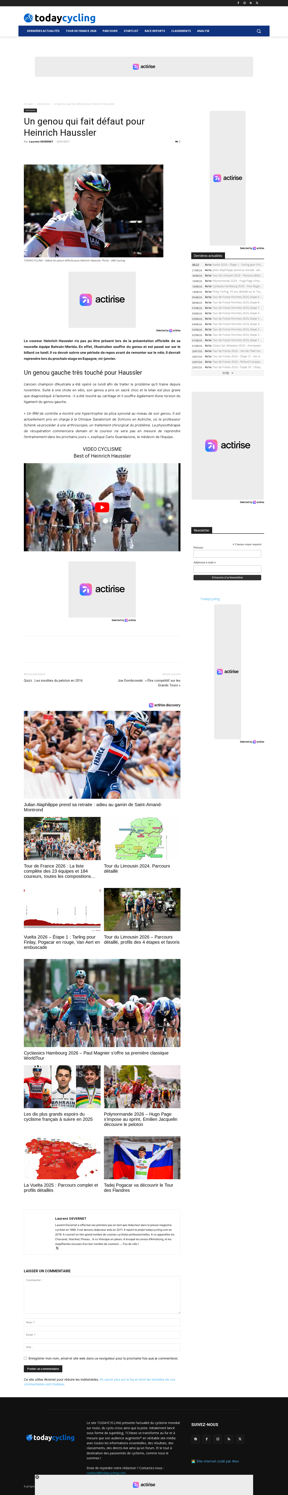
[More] (80, 151)
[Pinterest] (49, 151)
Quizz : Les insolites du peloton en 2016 (53, 681)
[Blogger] (195, 1439)
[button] (258, 31)
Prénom (198, 547)
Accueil (28, 104)
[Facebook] (238, 3)
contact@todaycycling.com (106, 1473)
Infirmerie (43, 104)
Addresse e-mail (205, 563)
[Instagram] (244, 3)
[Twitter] (257, 3)
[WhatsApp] (59, 151)
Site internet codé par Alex (217, 1461)
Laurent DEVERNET (41, 141)
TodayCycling (210, 599)
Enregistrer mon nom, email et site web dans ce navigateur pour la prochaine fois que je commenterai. (103, 1358)
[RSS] (250, 3)
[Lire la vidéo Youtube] (102, 507)
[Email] (69, 151)
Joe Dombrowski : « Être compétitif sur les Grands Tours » (149, 683)
